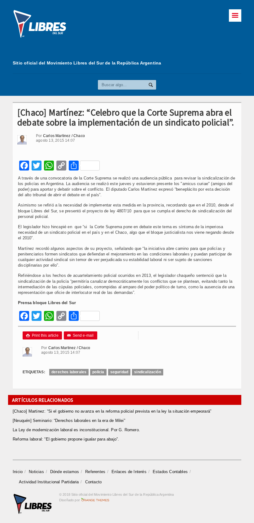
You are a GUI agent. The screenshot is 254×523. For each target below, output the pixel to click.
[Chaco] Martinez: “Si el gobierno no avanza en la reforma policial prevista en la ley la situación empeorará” (112, 411)
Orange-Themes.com (95, 500)
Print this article (42, 335)
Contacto (93, 482)
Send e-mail (80, 335)
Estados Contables (170, 471)
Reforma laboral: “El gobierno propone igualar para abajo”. (66, 439)
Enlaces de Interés (129, 471)
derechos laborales (68, 372)
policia (98, 372)
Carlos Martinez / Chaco (64, 136)
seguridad (119, 372)
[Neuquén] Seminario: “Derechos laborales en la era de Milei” (69, 420)
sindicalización (147, 372)
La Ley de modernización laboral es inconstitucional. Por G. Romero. (76, 430)
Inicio (18, 471)
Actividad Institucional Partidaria (49, 482)
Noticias (36, 471)
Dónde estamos (64, 471)
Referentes (95, 471)
